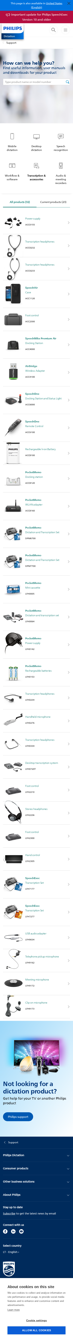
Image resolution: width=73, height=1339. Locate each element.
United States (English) (47, 5)
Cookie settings (36, 1320)
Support (11, 42)
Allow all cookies (36, 1330)
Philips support (18, 1116)
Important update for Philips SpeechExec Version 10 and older (39, 17)
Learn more (13, 1310)
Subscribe (9, 1213)
